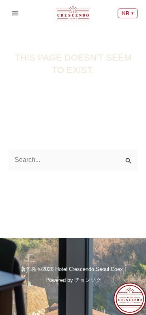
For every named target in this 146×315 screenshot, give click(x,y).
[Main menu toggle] (16, 13)
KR (126, 13)
